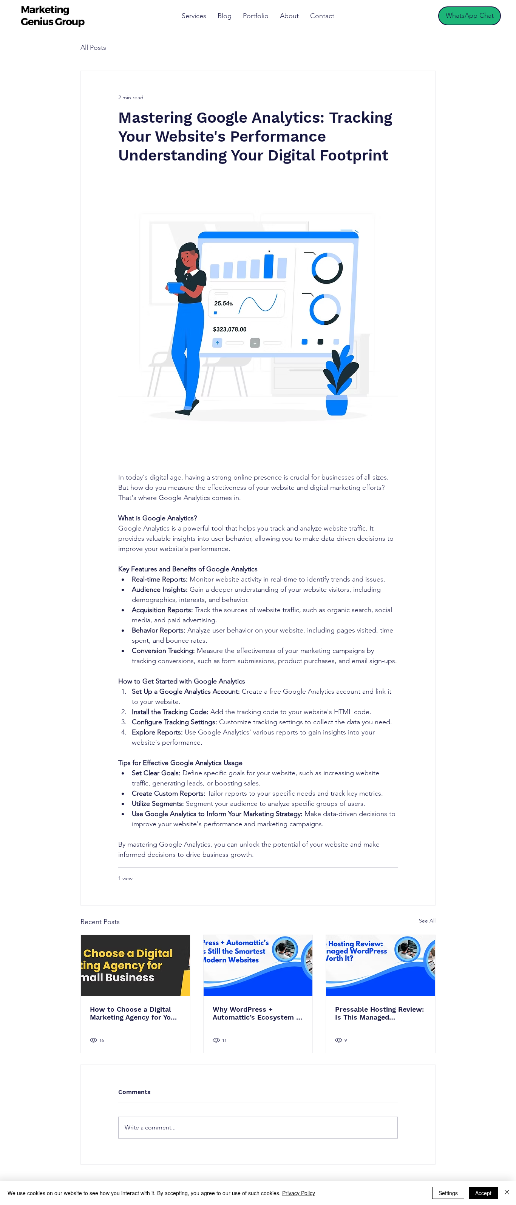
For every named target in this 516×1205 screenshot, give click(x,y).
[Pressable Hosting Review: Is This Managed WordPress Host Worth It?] (380, 965)
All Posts (93, 47)
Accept (483, 1193)
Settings (448, 1193)
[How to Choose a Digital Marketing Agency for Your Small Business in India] (135, 965)
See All (427, 920)
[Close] (506, 1193)
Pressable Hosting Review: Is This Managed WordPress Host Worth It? (380, 1013)
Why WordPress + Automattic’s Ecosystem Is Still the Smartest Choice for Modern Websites (257, 1013)
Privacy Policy (298, 1193)
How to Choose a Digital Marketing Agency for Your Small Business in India (134, 1013)
